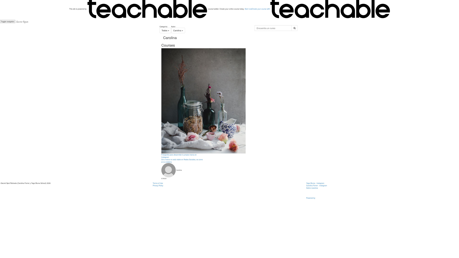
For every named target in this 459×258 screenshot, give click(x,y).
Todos (165, 30)
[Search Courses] (295, 28)
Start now (248, 9)
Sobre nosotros (312, 188)
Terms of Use (158, 183)
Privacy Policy (158, 185)
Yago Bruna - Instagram (315, 183)
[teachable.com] (147, 9)
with (261, 9)
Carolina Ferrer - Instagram (316, 185)
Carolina (177, 30)
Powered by (311, 198)
